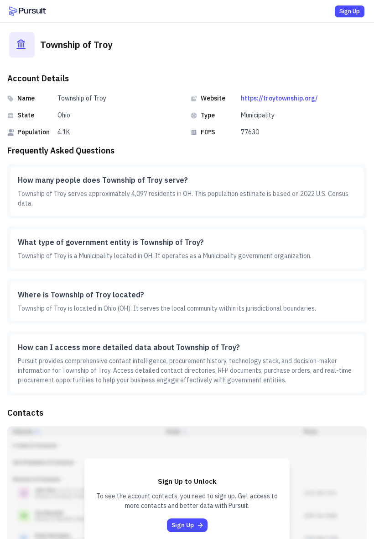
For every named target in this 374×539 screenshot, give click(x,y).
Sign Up (349, 11)
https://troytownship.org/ (279, 98)
